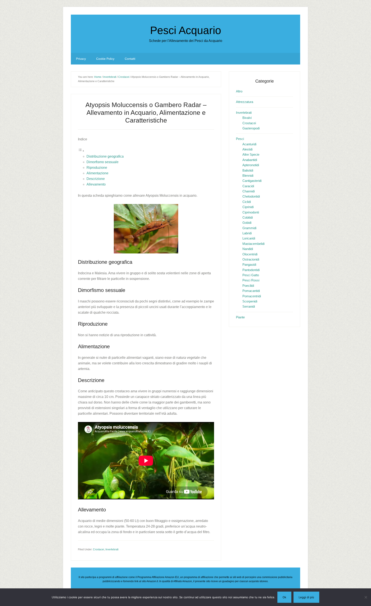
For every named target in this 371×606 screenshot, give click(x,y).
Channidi (248, 191)
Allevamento (96, 184)
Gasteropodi (251, 128)
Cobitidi (247, 217)
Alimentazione (97, 173)
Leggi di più (306, 597)
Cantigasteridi (252, 181)
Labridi (247, 233)
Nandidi (247, 249)
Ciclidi (246, 202)
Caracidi (248, 186)
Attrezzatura (244, 102)
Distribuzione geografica (105, 156)
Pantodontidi (251, 270)
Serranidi (248, 306)
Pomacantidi (251, 291)
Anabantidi (249, 160)
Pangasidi (249, 264)
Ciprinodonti (250, 212)
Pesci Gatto (250, 275)
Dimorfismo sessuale (103, 162)
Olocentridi (249, 254)
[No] (365, 597)
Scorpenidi (249, 301)
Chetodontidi (251, 196)
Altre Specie (250, 154)
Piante (240, 317)
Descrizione (96, 179)
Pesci (240, 139)
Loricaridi (248, 238)
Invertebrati (112, 549)
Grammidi (249, 228)
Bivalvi (247, 118)
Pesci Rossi (250, 280)
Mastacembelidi (253, 243)
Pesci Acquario (185, 30)
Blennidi (247, 175)
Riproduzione (97, 167)
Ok (284, 597)
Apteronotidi (250, 165)
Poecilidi (248, 285)
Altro (239, 91)
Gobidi (246, 222)
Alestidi (247, 149)
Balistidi (247, 170)
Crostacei (98, 549)
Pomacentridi (251, 296)
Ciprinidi (248, 207)
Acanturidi (249, 144)
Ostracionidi (250, 259)
